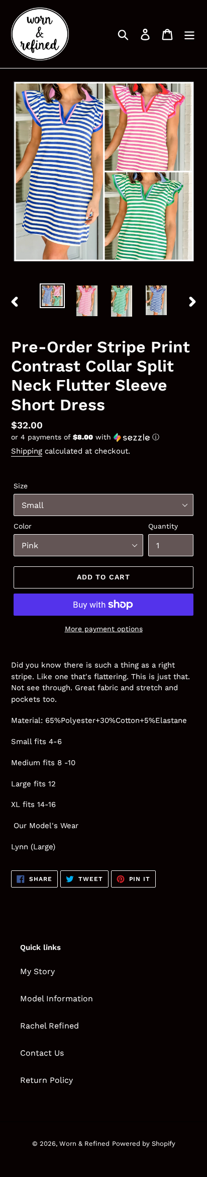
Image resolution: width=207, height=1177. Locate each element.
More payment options (104, 629)
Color (23, 526)
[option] (52, 296)
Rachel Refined (49, 1026)
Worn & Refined (84, 1143)
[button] (103, 437)
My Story (37, 971)
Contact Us (42, 1053)
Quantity (163, 526)
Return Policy (46, 1080)
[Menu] (189, 34)
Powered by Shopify (143, 1143)
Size (21, 486)
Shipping (26, 451)
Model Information (56, 998)
